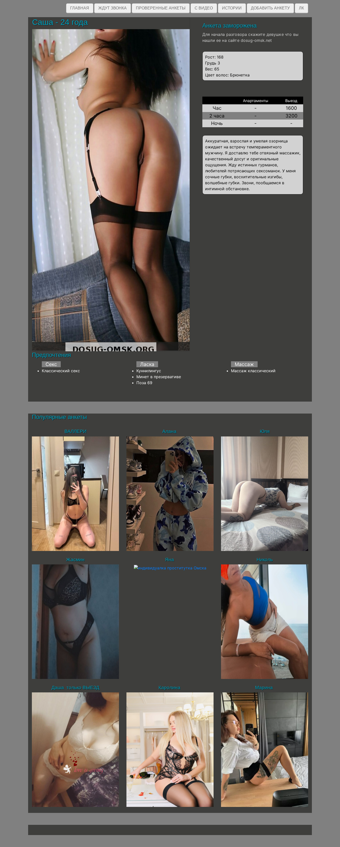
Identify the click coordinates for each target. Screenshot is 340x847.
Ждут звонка (112, 8)
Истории (232, 8)
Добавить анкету (270, 8)
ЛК (301, 8)
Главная (79, 8)
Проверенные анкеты (160, 8)
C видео (204, 8)
